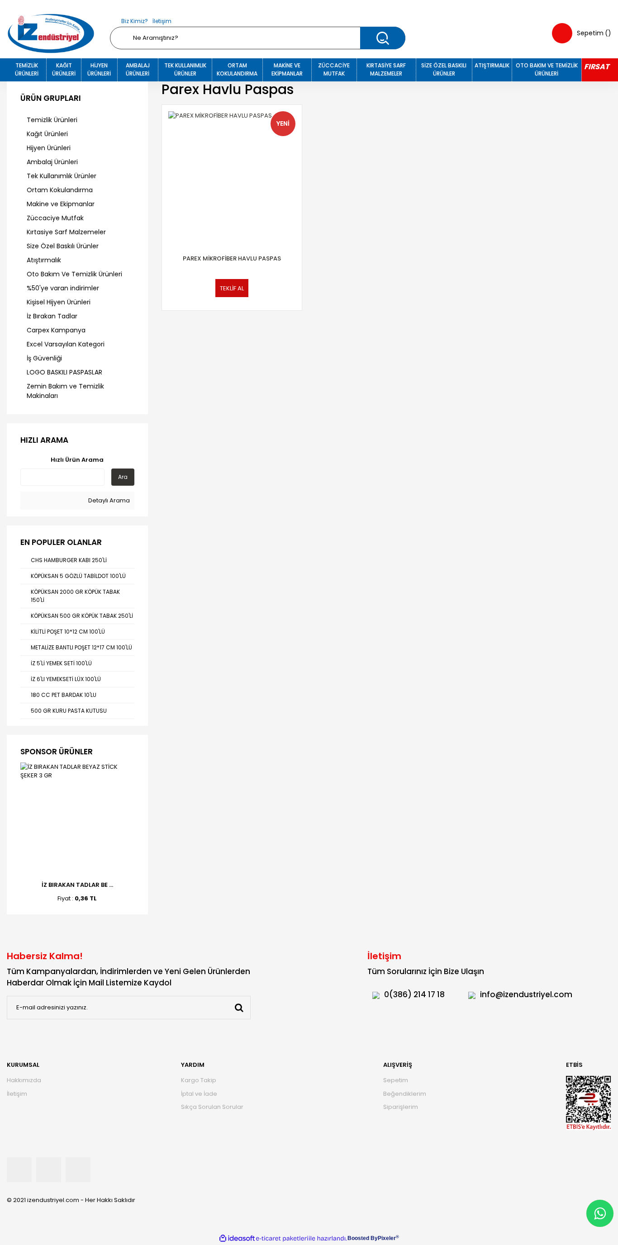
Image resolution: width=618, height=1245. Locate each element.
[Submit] (239, 1007)
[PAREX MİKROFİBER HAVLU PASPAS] (232, 175)
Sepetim (395, 1080)
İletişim (161, 21)
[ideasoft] (237, 1238)
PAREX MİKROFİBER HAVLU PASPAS (232, 258)
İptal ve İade (199, 1093)
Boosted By (362, 1238)
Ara (123, 477)
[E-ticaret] (282, 1238)
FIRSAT (596, 67)
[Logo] (51, 33)
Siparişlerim (400, 1107)
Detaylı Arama (108, 500)
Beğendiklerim (404, 1093)
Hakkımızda (24, 1080)
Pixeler (387, 1238)
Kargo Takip (198, 1080)
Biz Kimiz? (134, 21)
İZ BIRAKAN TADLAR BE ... (77, 884)
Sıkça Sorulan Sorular (212, 1107)
